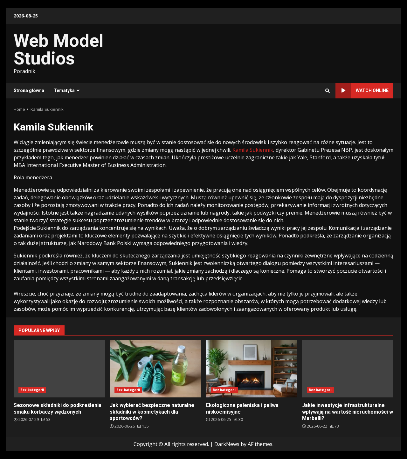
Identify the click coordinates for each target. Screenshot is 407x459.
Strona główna (29, 90)
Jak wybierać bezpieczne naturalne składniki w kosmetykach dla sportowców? (155, 368)
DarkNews (226, 444)
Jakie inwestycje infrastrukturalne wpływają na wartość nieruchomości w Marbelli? (347, 368)
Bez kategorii (32, 390)
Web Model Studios (58, 49)
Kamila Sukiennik (252, 149)
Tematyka (64, 90)
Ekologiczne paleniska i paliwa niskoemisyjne (251, 368)
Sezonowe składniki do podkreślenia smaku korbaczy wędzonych (59, 368)
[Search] (327, 91)
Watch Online (372, 90)
